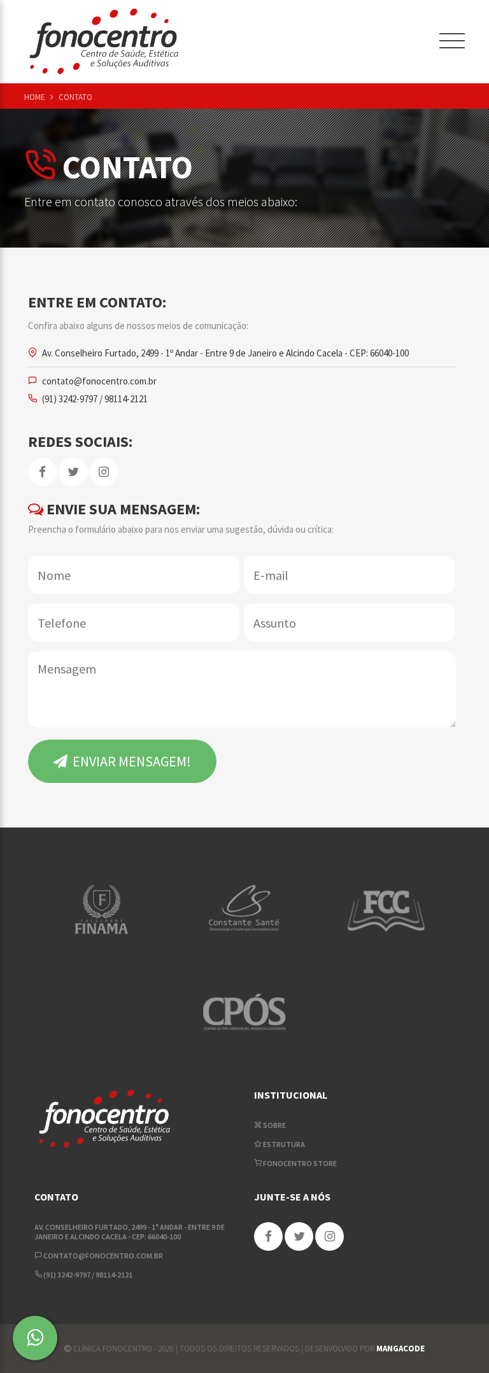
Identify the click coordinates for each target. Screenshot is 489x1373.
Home (35, 97)
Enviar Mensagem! (130, 761)
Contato (75, 97)
